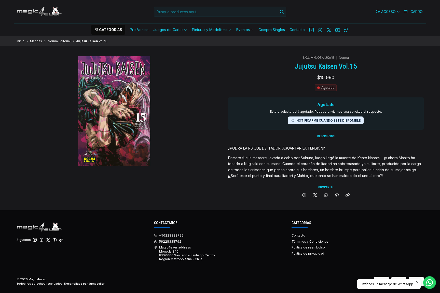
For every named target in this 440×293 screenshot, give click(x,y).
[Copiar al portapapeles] (347, 195)
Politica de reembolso (308, 247)
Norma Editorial (59, 41)
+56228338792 (171, 235)
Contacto (298, 235)
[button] (108, 30)
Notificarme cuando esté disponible (328, 120)
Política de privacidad (308, 253)
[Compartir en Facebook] (304, 195)
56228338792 (170, 241)
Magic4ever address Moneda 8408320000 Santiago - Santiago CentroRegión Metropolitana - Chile (187, 253)
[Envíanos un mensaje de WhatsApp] (429, 282)
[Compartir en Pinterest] (337, 195)
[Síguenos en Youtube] (337, 29)
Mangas (36, 41)
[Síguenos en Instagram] (311, 29)
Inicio (20, 41)
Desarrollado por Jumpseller (84, 283)
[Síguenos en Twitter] (329, 29)
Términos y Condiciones (310, 241)
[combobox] (220, 12)
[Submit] (282, 12)
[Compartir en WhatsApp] (326, 195)
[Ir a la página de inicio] (40, 11)
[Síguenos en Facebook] (320, 29)
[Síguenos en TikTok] (346, 29)
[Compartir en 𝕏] (315, 195)
